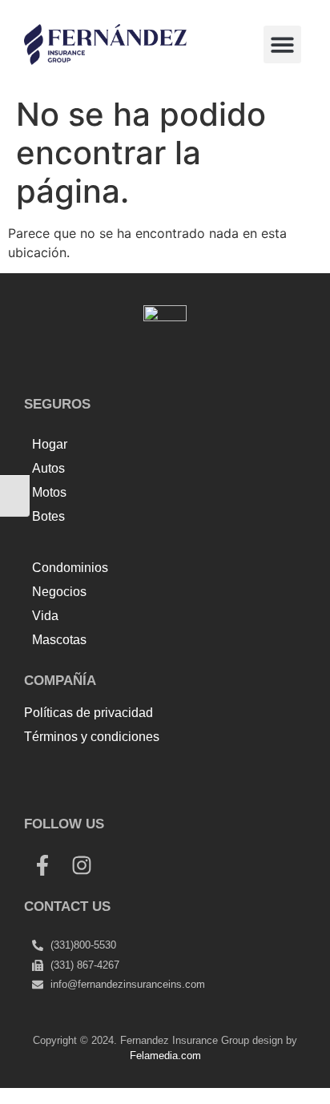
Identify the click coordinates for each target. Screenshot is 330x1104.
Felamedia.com (165, 1056)
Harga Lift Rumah (77, 792)
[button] (282, 44)
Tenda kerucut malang (223, 772)
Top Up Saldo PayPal (88, 772)
